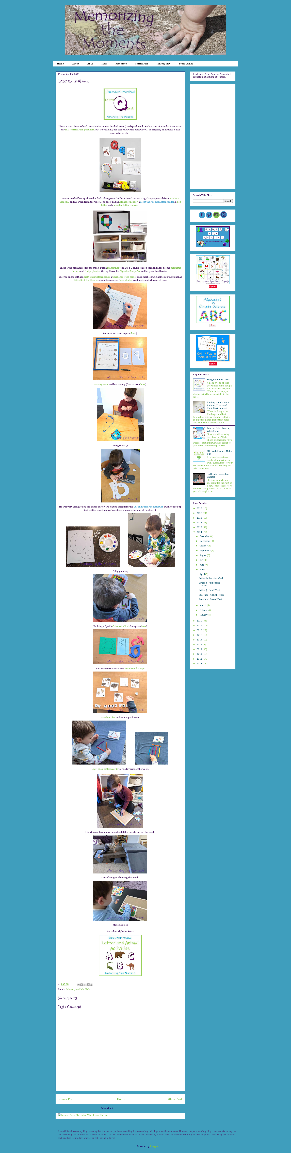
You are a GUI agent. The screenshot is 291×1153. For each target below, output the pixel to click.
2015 (200, 644)
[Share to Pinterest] (91, 984)
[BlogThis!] (81, 984)
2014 (200, 649)
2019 (200, 626)
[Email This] (78, 984)
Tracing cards (101, 384)
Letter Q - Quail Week (209, 590)
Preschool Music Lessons (211, 595)
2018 (200, 630)
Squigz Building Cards (218, 380)
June (202, 565)
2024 (200, 518)
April (202, 574)
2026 (200, 508)
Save (214, 286)
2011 (200, 663)
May (202, 569)
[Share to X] (84, 984)
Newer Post (66, 1099)
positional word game (124, 276)
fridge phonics (92, 271)
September (205, 550)
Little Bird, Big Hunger (86, 280)
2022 (200, 527)
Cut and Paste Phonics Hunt (148, 506)
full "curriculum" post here (79, 129)
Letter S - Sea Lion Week (211, 578)
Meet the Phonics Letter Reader (157, 201)
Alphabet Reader (128, 201)
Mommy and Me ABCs (78, 989)
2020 (200, 621)
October (204, 546)
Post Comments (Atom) (127, 1108)
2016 (200, 640)
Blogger (154, 1146)
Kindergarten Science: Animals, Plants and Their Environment (218, 405)
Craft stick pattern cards (105, 768)
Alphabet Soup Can (130, 271)
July (202, 560)
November (205, 541)
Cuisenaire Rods (121, 626)
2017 (200, 635)
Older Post (175, 1099)
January (204, 615)
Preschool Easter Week (210, 599)
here (133, 333)
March (203, 605)
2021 (200, 532)
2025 (200, 513)
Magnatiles (113, 267)
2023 (200, 522)
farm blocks (125, 280)
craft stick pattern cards (97, 276)
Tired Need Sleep (134, 668)
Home (121, 1099)
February (204, 610)
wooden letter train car (126, 204)
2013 (200, 654)
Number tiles (108, 717)
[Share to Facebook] (88, 984)
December (205, 536)
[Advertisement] (213, 136)
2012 (200, 659)
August (203, 555)
